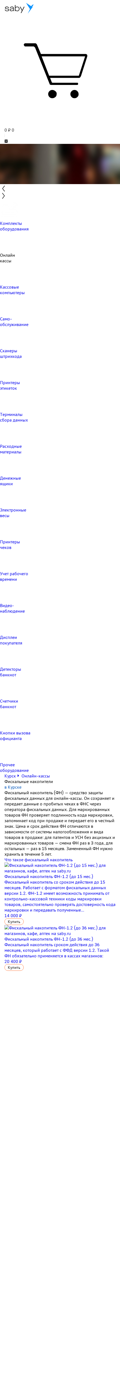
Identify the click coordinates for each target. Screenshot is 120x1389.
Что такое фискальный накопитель (38, 859)
